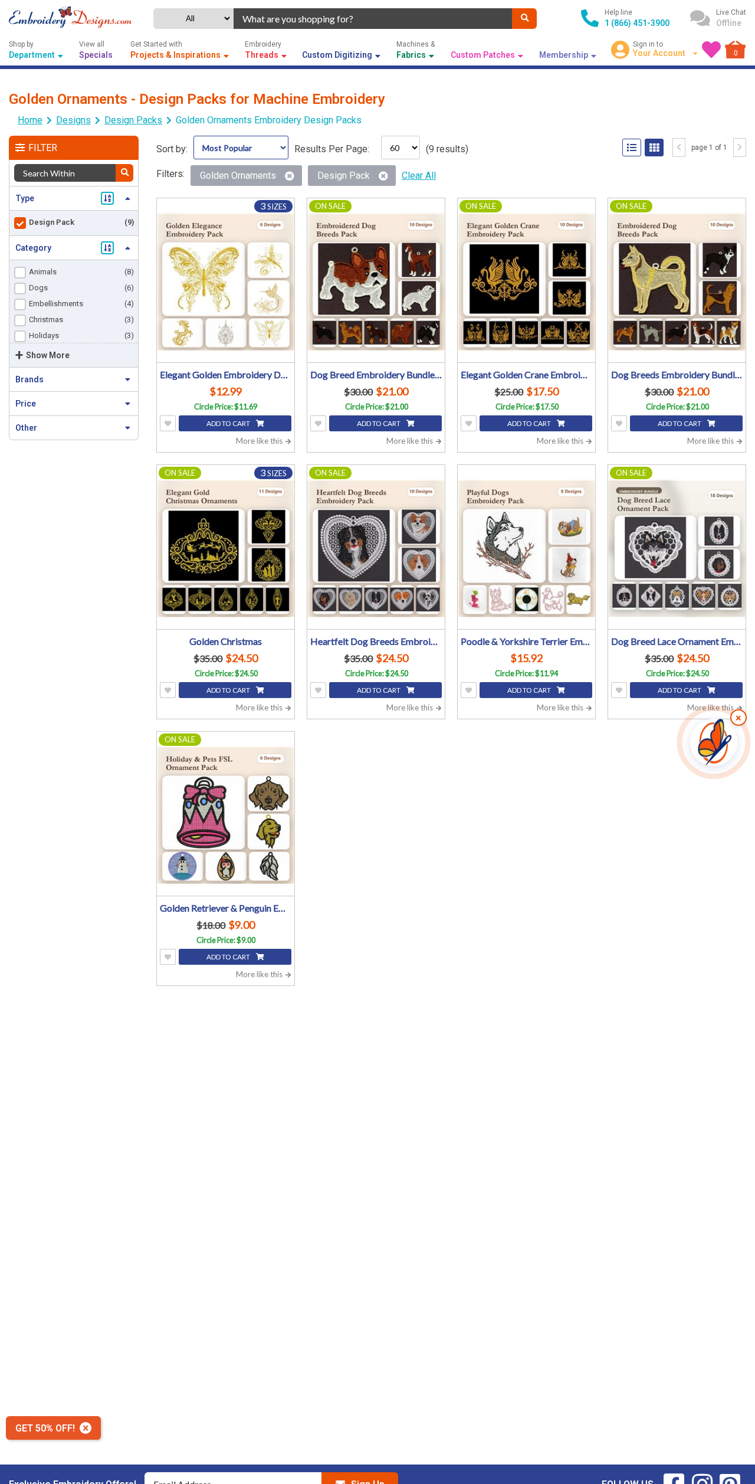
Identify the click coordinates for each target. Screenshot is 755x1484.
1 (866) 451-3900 (637, 23)
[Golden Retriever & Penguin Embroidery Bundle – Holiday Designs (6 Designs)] (225, 815)
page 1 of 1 (709, 147)
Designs (73, 120)
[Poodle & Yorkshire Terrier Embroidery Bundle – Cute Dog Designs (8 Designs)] (526, 548)
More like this (260, 440)
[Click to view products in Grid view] (654, 147)
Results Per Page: (331, 149)
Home (30, 120)
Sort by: (172, 149)
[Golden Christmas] (225, 548)
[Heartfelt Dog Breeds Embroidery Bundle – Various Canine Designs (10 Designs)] (376, 548)
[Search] (524, 18)
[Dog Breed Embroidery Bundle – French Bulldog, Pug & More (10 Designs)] (376, 281)
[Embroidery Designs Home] (70, 18)
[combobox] (373, 18)
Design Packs (133, 120)
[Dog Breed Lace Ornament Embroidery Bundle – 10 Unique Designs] (677, 548)
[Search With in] (124, 173)
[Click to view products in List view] (631, 147)
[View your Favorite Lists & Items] (711, 49)
